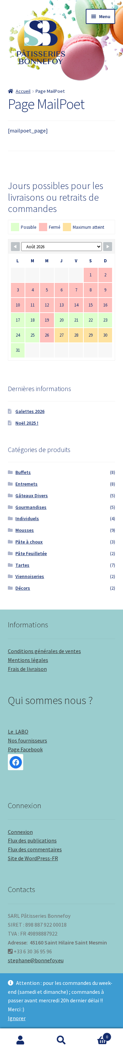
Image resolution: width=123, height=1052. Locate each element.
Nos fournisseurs (27, 740)
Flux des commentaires (35, 849)
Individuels (27, 518)
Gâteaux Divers (31, 495)
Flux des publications (32, 840)
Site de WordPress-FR (33, 858)
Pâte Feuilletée (31, 553)
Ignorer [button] (17, 1018)
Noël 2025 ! (26, 423)
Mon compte (20, 1040)
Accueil (23, 91)
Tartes (22, 565)
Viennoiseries (29, 576)
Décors (22, 588)
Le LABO (18, 731)
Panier (95, 1034)
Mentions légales (28, 659)
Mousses (24, 530)
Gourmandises (30, 507)
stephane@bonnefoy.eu (36, 960)
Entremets (26, 484)
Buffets (23, 472)
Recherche (61, 1040)
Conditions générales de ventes (44, 651)
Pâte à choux (29, 542)
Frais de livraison (27, 668)
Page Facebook (25, 749)
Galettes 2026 (29, 411)
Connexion (20, 831)
